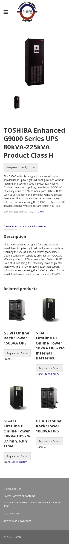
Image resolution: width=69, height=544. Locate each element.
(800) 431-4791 (12, 513)
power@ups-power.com (17, 521)
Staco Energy (51, 373)
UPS (42, 212)
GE (13, 358)
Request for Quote (20, 167)
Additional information (33, 226)
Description (10, 226)
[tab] (10, 227)
